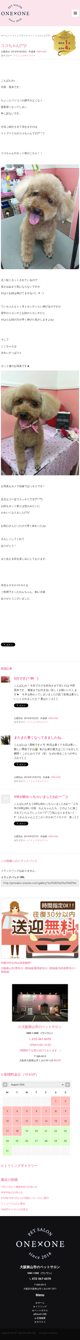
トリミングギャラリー (21, 35)
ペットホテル (41, 1310)
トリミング (41, 1306)
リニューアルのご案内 (13, 1203)
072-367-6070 (41, 1039)
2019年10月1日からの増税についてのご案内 (25, 1198)
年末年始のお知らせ (12, 1192)
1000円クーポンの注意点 (14, 1209)
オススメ (41, 1322)
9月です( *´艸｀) (26, 678)
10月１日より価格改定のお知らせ (19, 1186)
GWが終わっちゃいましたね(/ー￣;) (41, 797)
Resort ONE (41, 1314)
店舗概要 (41, 1318)
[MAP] (58, 1060)
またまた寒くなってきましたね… (38, 737)
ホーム (4, 35)
